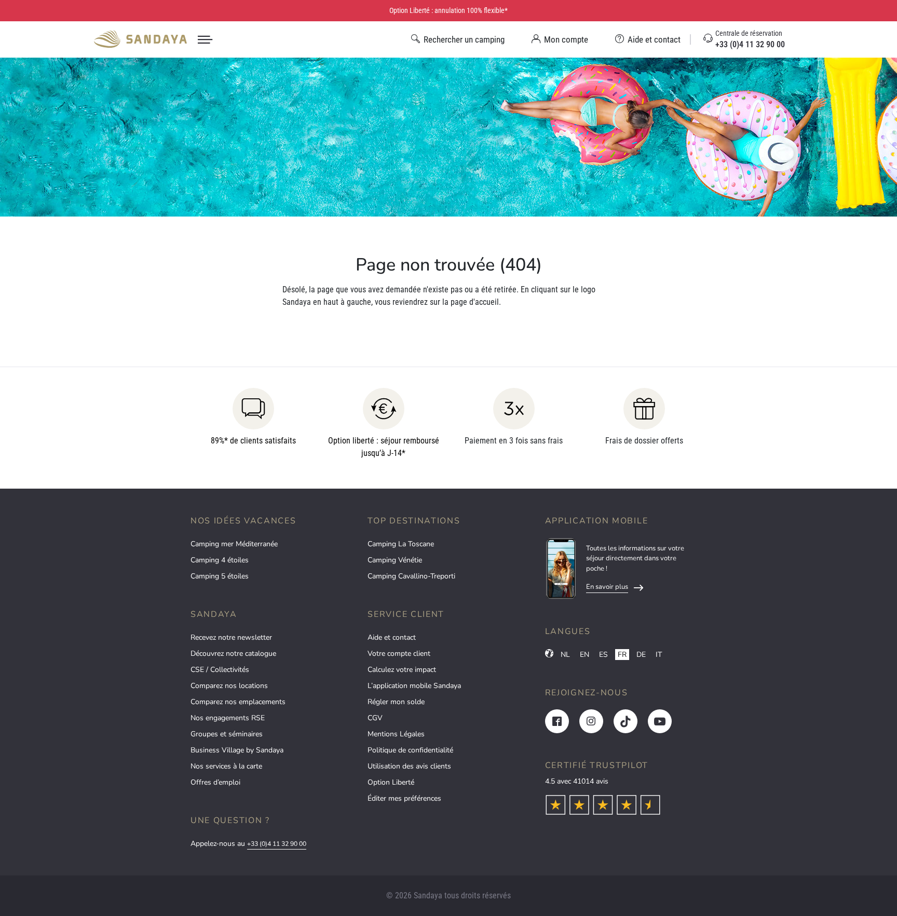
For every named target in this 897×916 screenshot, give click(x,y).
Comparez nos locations (229, 686)
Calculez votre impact (402, 670)
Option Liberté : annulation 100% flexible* (448, 10)
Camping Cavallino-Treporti (411, 576)
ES (603, 654)
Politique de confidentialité (410, 750)
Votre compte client (399, 653)
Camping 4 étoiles (220, 560)
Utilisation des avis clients (409, 766)
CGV (375, 718)
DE (641, 654)
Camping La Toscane (401, 544)
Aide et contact (392, 637)
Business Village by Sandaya (237, 750)
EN (584, 654)
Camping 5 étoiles (220, 576)
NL (565, 654)
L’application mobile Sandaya (414, 686)
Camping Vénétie (395, 560)
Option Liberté (391, 782)
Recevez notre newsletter (231, 637)
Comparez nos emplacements (238, 702)
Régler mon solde (396, 702)
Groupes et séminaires (227, 734)
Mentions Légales (396, 734)
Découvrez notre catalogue (233, 653)
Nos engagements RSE (228, 718)
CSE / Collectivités (220, 670)
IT (659, 654)
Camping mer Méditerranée (234, 544)
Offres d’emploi (215, 782)
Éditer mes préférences (404, 798)
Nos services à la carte (226, 766)
